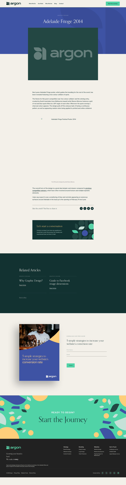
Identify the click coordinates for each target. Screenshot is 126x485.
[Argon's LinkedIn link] (114, 473)
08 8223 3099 (112, 451)
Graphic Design (63, 15)
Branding (81, 447)
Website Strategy (67, 451)
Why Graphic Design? (31, 280)
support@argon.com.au (114, 453)
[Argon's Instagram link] (110, 473)
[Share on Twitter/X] (84, 208)
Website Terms (24, 473)
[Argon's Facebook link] (102, 473)
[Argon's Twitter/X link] (106, 473)
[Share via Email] (92, 208)
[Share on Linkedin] (88, 208)
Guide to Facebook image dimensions (60, 282)
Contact (61, 3)
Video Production (82, 453)
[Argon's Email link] (118, 473)
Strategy (66, 447)
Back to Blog (22, 297)
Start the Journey (113, 3)
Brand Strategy (67, 449)
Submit (70, 365)
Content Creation (67, 453)
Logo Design (82, 451)
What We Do (32, 3)
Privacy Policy (17, 473)
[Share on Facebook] (81, 208)
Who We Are (48, 3)
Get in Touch (112, 447)
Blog (55, 3)
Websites (96, 447)
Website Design (97, 449)
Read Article (22, 285)
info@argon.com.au (113, 449)
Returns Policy (32, 473)
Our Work (40, 3)
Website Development (99, 451)
